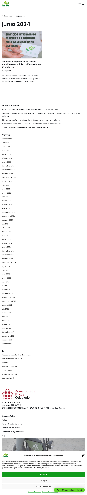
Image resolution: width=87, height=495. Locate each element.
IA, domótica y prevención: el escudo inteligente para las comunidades (32, 124)
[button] (83, 456)
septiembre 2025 (9, 177)
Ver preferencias (43, 487)
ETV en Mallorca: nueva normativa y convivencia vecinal (25, 127)
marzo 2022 (6, 320)
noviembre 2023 (8, 255)
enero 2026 (6, 162)
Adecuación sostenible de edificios (16, 355)
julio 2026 (5, 142)
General (5, 362)
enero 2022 (6, 328)
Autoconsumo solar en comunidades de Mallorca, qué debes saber (30, 109)
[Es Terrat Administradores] (6, 4)
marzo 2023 (6, 286)
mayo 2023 (6, 278)
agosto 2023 (7, 266)
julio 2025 (5, 185)
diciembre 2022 (8, 293)
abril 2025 (6, 197)
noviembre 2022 (8, 297)
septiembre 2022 (9, 301)
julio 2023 (5, 270)
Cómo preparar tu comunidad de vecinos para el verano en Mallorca (31, 120)
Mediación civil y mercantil (13, 431)
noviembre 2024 (8, 216)
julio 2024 (5, 224)
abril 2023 (6, 282)
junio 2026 (6, 146)
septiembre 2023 (9, 262)
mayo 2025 (6, 193)
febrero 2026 (7, 158)
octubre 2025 (7, 173)
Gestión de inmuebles (11, 428)
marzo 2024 (7, 239)
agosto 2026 (7, 139)
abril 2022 (5, 316)
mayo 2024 (6, 231)
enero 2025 (6, 208)
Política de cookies (34, 492)
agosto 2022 (7, 305)
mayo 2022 (6, 313)
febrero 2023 (7, 289)
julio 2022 (5, 309)
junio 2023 (6, 274)
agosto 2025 (7, 181)
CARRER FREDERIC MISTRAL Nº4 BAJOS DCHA (21, 408)
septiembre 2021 (9, 344)
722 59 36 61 (16, 405)
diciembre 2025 (8, 166)
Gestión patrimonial (10, 366)
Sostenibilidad (8, 378)
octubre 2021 (7, 340)
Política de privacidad (50, 492)
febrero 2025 (7, 204)
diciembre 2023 (8, 251)
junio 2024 (6, 228)
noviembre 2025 (8, 170)
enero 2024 (6, 247)
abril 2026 (6, 150)
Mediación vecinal (9, 374)
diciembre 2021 (8, 332)
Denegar (43, 480)
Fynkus (4, 420)
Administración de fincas (12, 359)
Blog (3, 435)
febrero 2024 (7, 243)
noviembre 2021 (8, 336)
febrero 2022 (7, 324)
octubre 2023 (7, 258)
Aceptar (43, 474)
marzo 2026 (6, 154)
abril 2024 (6, 235)
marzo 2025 (7, 200)
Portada (5, 16)
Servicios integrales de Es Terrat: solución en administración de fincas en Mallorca (21, 64)
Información (7, 370)
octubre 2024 (7, 220)
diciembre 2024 (8, 212)
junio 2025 (6, 189)
